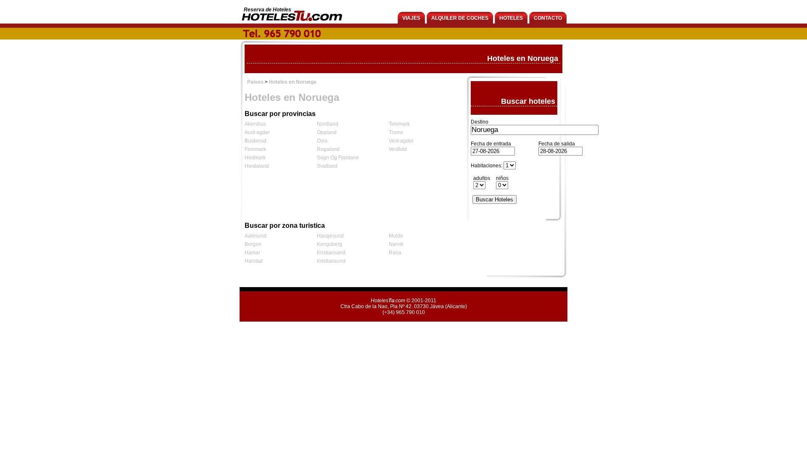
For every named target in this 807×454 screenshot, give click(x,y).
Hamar (252, 253)
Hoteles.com (388, 301)
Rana (395, 253)
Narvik (396, 244)
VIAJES (411, 18)
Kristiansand (331, 253)
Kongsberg (329, 244)
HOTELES (511, 18)
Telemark (399, 124)
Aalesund (255, 236)
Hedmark (255, 158)
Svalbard (327, 166)
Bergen (253, 244)
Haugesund (330, 236)
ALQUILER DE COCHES (459, 18)
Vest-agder (401, 141)
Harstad (254, 261)
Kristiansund (331, 261)
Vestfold (398, 149)
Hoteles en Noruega (292, 82)
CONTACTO (548, 18)
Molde (396, 236)
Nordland (327, 124)
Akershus (255, 124)
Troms (396, 132)
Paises (255, 82)
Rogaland (328, 149)
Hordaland (257, 166)
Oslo (322, 141)
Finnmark (255, 149)
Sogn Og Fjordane (338, 158)
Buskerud (255, 141)
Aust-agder (257, 132)
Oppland (327, 132)
